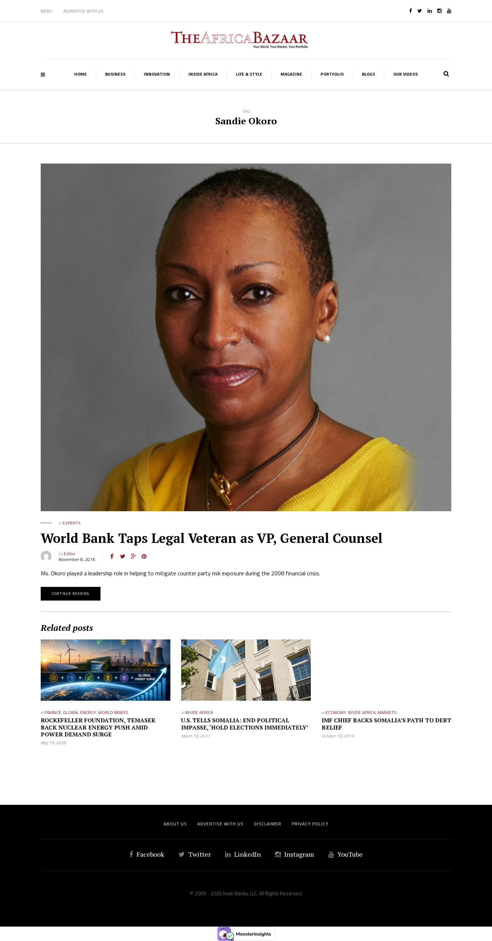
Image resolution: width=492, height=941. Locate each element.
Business (115, 74)
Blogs (368, 74)
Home (80, 74)
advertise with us (220, 823)
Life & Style (249, 74)
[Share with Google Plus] (133, 556)
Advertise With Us (83, 11)
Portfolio (332, 74)
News (47, 11)
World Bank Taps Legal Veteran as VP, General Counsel (212, 538)
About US (175, 823)
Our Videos (405, 74)
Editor (69, 553)
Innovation (157, 74)
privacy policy (310, 823)
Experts (72, 522)
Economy (336, 712)
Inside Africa (203, 74)
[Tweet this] (122, 556)
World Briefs (113, 712)
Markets (387, 712)
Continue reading (70, 593)
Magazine (291, 74)
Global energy (79, 712)
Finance (53, 712)
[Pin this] (144, 556)
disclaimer (267, 823)
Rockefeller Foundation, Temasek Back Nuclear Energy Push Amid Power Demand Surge (98, 727)
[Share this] (111, 556)
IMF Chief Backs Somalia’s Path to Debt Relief (386, 723)
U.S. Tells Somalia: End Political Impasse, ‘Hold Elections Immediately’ (244, 723)
